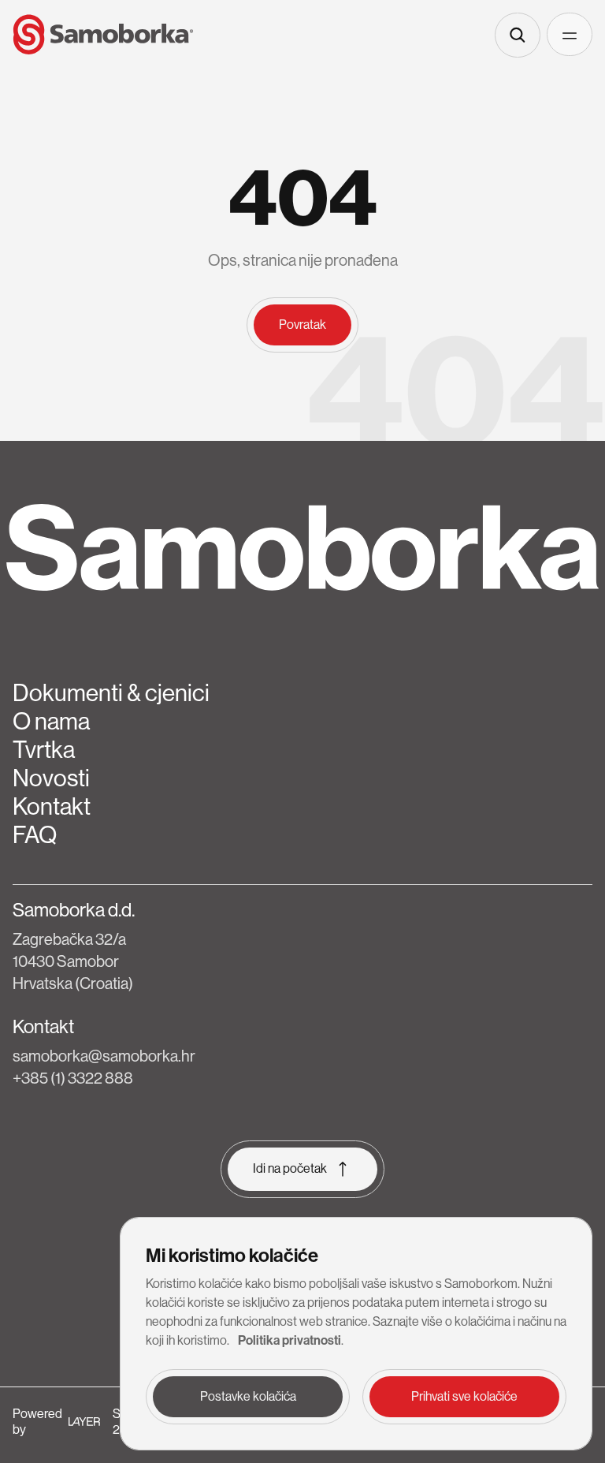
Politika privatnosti (289, 1340)
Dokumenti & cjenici (111, 693)
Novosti (51, 778)
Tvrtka (44, 750)
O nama (51, 721)
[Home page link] (103, 34)
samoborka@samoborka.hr (104, 1056)
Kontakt (52, 806)
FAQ (35, 835)
